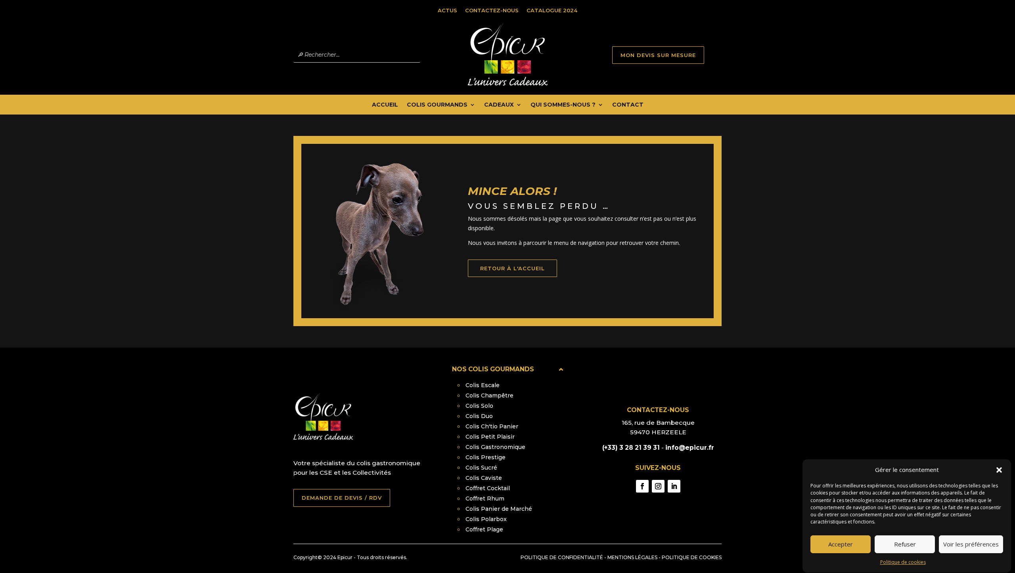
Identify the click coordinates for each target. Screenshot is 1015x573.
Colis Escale (482, 385)
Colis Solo (479, 405)
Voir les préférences (971, 544)
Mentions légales (632, 557)
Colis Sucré (481, 467)
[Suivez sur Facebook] (642, 486)
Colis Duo (479, 416)
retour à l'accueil (512, 268)
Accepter (840, 544)
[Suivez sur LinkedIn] (674, 486)
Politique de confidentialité (562, 557)
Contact (627, 105)
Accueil (385, 105)
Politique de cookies (903, 562)
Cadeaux (499, 105)
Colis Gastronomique (495, 447)
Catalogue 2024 (552, 10)
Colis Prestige (485, 457)
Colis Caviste (483, 477)
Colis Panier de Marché (498, 508)
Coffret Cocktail (487, 488)
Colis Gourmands (437, 105)
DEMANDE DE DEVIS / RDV (342, 498)
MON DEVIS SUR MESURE (658, 55)
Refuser (905, 544)
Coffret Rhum (484, 498)
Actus (447, 10)
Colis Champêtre (489, 395)
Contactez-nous (492, 10)
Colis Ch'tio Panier (491, 426)
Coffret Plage (484, 529)
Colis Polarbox (486, 519)
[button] (999, 470)
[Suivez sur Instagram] (658, 486)
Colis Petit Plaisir (490, 436)
